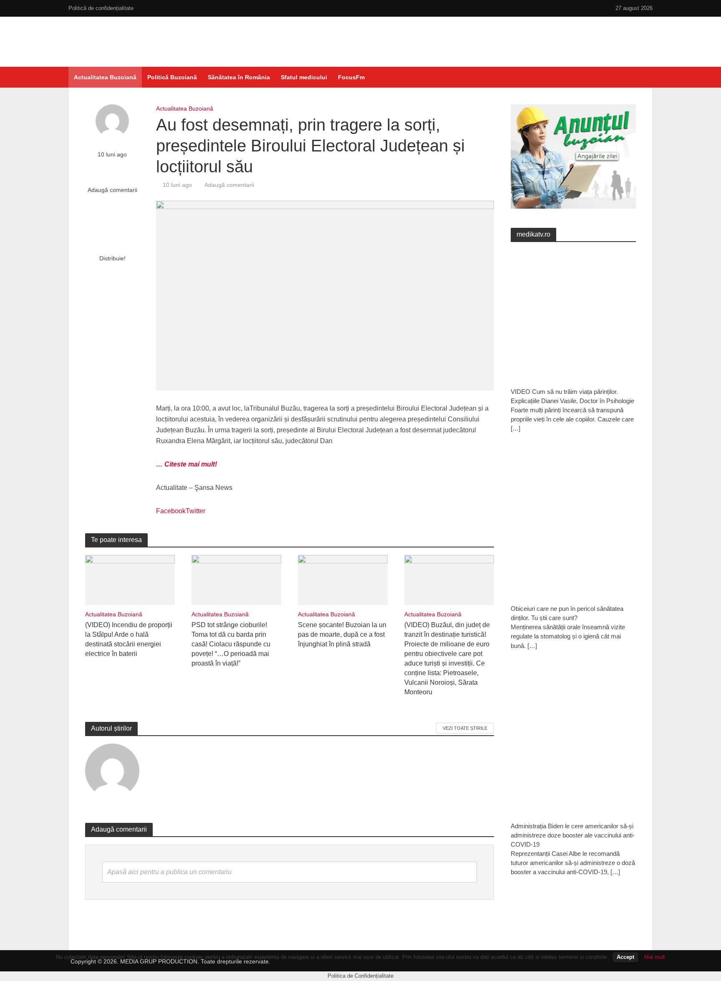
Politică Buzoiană (172, 77)
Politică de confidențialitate (101, 8)
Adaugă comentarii (112, 190)
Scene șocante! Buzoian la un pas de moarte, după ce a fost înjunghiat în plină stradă (342, 634)
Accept (625, 957)
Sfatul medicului (304, 77)
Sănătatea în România (239, 77)
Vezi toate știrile (465, 728)
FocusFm (351, 77)
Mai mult (654, 957)
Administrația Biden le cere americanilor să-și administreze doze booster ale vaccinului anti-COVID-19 (573, 835)
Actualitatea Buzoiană (105, 77)
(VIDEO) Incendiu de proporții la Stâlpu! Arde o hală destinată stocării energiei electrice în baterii (128, 639)
